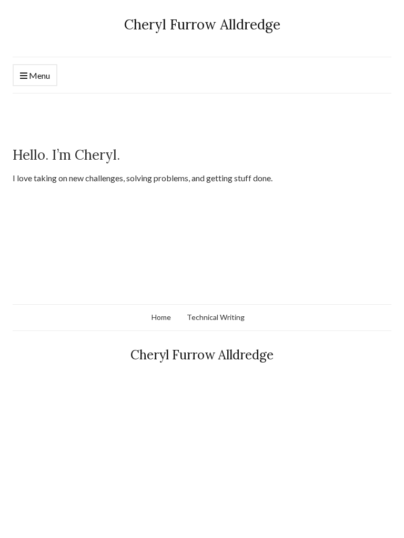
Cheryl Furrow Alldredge (202, 24)
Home (161, 317)
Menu (38, 75)
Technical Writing (216, 317)
